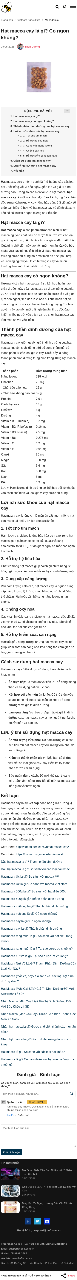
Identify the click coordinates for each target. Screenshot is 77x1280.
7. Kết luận (17, 170)
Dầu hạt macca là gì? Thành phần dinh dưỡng (31, 861)
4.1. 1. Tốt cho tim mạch (32, 135)
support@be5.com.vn (47, 1230)
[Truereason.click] (6, 7)
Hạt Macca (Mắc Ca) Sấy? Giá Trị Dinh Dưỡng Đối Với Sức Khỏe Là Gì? (37, 991)
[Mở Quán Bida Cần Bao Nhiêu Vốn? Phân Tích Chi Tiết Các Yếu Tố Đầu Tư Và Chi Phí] (10, 1174)
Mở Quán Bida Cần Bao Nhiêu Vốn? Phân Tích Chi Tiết (47, 1172)
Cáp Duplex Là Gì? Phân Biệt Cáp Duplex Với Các (49, 1188)
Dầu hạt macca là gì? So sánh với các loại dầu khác (35, 869)
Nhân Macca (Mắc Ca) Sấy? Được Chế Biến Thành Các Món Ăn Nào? (38, 1016)
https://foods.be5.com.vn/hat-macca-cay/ (42, 846)
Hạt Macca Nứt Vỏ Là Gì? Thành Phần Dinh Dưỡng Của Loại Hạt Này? (38, 966)
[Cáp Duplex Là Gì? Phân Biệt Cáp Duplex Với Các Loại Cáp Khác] (10, 1191)
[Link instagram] (47, 1222)
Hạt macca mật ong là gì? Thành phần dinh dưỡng (34, 906)
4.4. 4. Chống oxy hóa (31, 150)
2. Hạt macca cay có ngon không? (32, 121)
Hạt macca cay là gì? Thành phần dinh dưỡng (31, 928)
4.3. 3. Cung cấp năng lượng (35, 145)
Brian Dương (32, 46)
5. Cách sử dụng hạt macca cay (30, 160)
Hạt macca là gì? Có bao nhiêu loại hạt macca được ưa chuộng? (37, 1062)
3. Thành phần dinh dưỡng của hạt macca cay (40, 126)
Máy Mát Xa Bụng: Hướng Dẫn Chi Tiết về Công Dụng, (47, 1205)
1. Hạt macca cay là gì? (25, 116)
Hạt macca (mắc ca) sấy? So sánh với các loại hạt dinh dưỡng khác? (37, 979)
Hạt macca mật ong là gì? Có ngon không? (29, 913)
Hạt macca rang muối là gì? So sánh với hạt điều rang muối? (36, 938)
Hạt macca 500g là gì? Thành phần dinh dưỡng (32, 898)
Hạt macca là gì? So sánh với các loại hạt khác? (33, 1051)
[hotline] (64, 6)
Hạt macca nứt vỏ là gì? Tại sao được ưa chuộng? (34, 956)
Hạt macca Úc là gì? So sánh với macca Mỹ (30, 876)
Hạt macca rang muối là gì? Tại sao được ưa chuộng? (37, 948)
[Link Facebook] (28, 1222)
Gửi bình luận (11, 1152)
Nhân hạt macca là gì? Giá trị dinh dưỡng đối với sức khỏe (36, 1042)
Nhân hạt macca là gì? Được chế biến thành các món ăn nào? (38, 1029)
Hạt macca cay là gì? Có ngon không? (26, 921)
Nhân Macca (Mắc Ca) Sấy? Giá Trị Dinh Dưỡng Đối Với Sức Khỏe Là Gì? (36, 1004)
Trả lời (10, 1115)
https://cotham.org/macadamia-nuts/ (39, 854)
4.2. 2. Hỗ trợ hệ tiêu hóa (33, 140)
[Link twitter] (38, 1222)
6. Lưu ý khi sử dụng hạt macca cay (33, 165)
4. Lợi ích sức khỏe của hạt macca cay (35, 131)
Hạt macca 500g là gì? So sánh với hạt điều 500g (33, 891)
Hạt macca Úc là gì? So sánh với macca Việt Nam (34, 884)
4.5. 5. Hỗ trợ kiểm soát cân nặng (38, 155)
